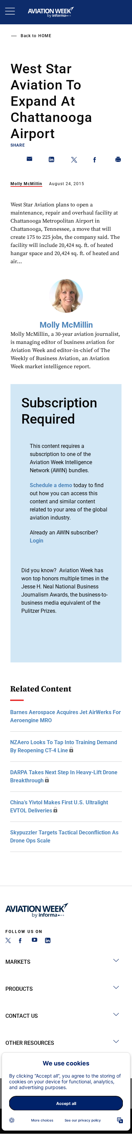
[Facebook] (21, 941)
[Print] (118, 161)
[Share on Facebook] (96, 161)
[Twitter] (8, 941)
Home (44, 35)
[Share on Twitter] (74, 161)
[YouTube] (34, 941)
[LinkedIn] (47, 941)
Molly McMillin (26, 183)
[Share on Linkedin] (52, 161)
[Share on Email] (30, 161)
